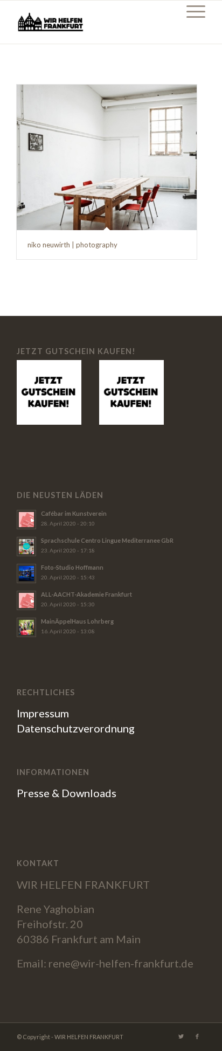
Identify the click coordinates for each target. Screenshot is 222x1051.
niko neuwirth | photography (72, 244)
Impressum (43, 713)
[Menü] (190, 11)
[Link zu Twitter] (181, 1036)
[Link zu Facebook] (197, 1036)
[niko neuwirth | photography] (107, 157)
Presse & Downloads (66, 792)
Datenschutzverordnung (76, 728)
